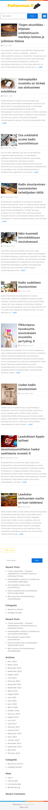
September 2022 (15, 671)
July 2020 (12, 697)
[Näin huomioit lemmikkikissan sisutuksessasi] (9, 238)
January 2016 (13, 740)
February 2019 (14, 714)
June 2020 (12, 701)
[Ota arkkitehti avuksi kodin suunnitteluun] (9, 140)
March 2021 (13, 691)
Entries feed (13, 781)
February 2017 (14, 727)
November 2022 (14, 668)
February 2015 (14, 753)
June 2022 (12, 678)
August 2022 (13, 674)
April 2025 (12, 661)
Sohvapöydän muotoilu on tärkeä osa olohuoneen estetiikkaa (23, 85)
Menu (44, 16)
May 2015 (12, 750)
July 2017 (12, 720)
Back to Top (24, 807)
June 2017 (12, 724)
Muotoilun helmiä (15, 609)
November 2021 (14, 684)
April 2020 (12, 704)
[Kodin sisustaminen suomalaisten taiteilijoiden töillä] (9, 188)
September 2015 (15, 747)
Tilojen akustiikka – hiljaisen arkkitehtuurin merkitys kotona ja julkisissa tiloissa (23, 32)
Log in (10, 778)
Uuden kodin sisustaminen (27, 386)
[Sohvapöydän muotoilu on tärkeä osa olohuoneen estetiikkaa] (9, 83)
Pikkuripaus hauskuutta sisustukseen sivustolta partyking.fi (27, 332)
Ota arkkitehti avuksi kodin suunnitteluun (28, 139)
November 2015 (14, 743)
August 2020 (13, 694)
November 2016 (14, 733)
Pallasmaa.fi (17, 805)
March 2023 (13, 665)
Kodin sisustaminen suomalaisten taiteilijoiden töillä (31, 188)
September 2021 (15, 688)
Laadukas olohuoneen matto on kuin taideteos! (31, 498)
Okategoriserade (15, 613)
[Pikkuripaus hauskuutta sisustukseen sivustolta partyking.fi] (9, 335)
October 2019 (13, 711)
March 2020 (13, 707)
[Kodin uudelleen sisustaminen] (9, 286)
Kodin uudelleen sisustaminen (29, 284)
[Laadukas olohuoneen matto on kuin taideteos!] (9, 499)
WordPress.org (14, 787)
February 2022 (14, 681)
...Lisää (39, 67)
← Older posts (8, 550)
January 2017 (13, 730)
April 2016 (12, 737)
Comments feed (14, 784)
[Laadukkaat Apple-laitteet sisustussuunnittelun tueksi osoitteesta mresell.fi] (9, 441)
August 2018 (13, 717)
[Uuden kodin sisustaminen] (9, 394)
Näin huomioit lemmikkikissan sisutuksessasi (29, 237)
